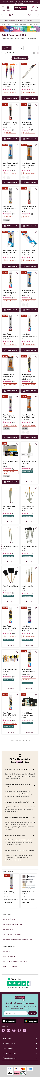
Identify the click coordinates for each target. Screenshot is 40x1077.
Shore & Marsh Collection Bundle (27, 714)
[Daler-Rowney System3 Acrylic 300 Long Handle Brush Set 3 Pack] (29, 323)
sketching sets (7, 951)
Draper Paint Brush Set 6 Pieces (28, 893)
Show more (8, 902)
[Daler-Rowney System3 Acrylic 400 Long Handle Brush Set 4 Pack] (10, 702)
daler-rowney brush (8, 919)
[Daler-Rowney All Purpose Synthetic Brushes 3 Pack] (10, 404)
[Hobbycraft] (20, 8)
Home (3, 24)
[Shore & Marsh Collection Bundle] (29, 702)
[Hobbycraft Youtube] (8, 1030)
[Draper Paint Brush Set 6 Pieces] (29, 882)
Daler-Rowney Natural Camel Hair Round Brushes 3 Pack (10, 164)
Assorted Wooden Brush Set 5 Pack (28, 507)
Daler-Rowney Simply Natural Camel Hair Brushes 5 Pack (10, 251)
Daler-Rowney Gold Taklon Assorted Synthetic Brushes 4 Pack (28, 164)
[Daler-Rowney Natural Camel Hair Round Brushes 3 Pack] (10, 152)
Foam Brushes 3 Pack (10, 586)
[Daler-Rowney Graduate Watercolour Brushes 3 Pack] (29, 615)
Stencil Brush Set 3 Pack (28, 587)
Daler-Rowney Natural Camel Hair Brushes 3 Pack (29, 292)
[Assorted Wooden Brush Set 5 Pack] (29, 495)
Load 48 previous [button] (20, 58)
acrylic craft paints (8, 956)
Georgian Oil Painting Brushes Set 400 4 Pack (10, 124)
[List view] (34, 53)
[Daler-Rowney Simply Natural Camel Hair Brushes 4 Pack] (29, 239)
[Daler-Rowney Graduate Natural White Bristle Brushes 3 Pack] (10, 323)
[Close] (37, 2)
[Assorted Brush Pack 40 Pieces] (10, 658)
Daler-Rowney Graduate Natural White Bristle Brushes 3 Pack (10, 335)
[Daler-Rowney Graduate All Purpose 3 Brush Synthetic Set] (29, 71)
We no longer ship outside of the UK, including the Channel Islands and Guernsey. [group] (19, 2)
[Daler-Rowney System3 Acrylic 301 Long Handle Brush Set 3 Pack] (10, 279)
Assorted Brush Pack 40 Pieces (10, 670)
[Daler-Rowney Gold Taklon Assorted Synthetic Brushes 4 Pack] (29, 152)
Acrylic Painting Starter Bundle (10, 462)
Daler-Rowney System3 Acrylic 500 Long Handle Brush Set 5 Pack (10, 627)
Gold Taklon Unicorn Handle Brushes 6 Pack (9, 83)
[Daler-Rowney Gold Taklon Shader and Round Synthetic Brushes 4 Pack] (29, 404)
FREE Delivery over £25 (11, 20)
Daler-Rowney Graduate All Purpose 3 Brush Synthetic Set (29, 83)
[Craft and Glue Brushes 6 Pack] (29, 535)
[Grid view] (37, 53)
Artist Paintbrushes (20, 24)
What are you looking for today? (21, 15)
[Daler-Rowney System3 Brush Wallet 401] (29, 658)
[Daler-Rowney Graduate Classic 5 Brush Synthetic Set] (10, 196)
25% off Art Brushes (11, 92)
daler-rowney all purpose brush (12, 924)
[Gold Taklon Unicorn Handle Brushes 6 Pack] (10, 71)
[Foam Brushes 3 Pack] (10, 575)
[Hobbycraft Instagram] (13, 1030)
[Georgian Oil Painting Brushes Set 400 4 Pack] (10, 112)
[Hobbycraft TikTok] (24, 1030)
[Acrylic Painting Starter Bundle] (10, 451)
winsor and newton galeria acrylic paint (14, 961)
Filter (8, 48)
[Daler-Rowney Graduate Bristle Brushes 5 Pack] (29, 112)
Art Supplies (10, 24)
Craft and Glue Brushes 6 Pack (29, 547)
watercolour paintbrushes (10, 966)
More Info (29, 482)
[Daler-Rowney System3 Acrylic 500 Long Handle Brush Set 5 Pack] (10, 615)
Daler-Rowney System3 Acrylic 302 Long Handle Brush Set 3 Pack (29, 376)
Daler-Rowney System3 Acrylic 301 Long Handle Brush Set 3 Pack (10, 292)
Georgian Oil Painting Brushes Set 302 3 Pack (29, 208)
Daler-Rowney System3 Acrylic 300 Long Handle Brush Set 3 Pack (29, 335)
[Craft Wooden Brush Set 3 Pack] (10, 495)
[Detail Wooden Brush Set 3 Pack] (29, 451)
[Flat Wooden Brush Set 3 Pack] (10, 535)
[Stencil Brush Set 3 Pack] (29, 575)
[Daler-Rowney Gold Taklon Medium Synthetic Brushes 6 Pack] (10, 363)
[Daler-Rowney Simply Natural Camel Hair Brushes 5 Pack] (10, 239)
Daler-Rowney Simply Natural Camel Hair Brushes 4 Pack (29, 251)
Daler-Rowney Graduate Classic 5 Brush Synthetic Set (9, 208)
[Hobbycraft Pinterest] (19, 1030)
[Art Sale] (20, 29)
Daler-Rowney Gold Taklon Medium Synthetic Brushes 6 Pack (9, 376)
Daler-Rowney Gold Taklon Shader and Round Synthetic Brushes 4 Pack (28, 416)
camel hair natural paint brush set (12, 934)
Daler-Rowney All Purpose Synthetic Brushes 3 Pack (9, 416)
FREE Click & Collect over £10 (27, 20)
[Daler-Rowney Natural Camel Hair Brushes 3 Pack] (29, 279)
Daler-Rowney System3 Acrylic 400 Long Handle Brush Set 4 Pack (10, 714)
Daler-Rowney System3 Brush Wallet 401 (29, 671)
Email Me (33, 1013)
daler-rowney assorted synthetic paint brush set (17, 939)
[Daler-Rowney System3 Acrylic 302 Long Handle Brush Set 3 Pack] (29, 363)
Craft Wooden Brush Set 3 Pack (9, 507)
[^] (4, 177)
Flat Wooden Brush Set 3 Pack (10, 547)
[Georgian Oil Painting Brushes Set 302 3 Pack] (29, 196)
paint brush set (7, 929)
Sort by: (20, 48)
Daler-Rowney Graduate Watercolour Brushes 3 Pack (29, 627)
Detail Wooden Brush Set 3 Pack (29, 462)
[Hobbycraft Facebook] (3, 1030)
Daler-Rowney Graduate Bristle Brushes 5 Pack (27, 124)
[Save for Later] (17, 64)
